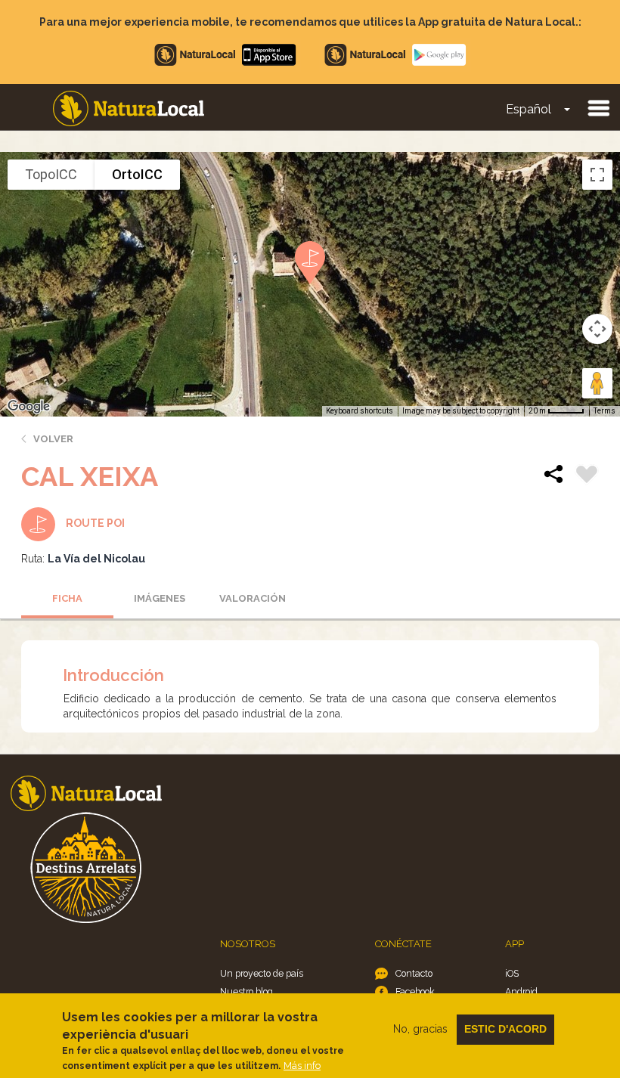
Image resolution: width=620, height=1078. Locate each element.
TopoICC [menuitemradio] (51, 174)
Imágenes (159, 598)
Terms (604, 411)
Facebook (415, 991)
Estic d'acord (505, 1029)
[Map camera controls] (597, 329)
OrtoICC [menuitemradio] (137, 174)
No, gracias (420, 1029)
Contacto (413, 973)
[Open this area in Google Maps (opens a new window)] (29, 407)
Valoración (252, 598)
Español (528, 109)
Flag (587, 476)
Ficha (67, 598)
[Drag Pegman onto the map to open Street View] (597, 383)
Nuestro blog (246, 991)
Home (128, 108)
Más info (302, 1065)
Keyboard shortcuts (359, 411)
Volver (53, 439)
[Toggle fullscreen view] (597, 175)
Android (521, 991)
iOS (512, 973)
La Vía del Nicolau (96, 559)
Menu (598, 107)
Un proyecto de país (261, 973)
